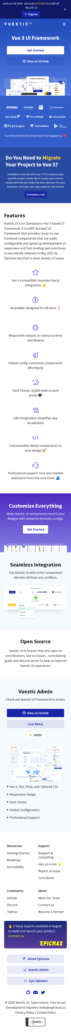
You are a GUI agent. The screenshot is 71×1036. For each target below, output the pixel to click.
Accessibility (15, 867)
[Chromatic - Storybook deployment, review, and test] (57, 117)
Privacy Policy (24, 1012)
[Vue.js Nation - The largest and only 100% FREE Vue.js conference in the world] (39, 126)
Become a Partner (51, 912)
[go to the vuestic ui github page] (28, 992)
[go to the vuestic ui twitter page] (43, 992)
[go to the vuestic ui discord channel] (35, 992)
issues (41, 656)
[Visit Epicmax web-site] (51, 943)
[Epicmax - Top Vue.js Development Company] (12, 107)
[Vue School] (60, 126)
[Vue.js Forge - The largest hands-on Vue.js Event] (34, 116)
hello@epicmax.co (52, 1007)
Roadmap (14, 860)
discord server (29, 661)
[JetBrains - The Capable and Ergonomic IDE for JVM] (41, 107)
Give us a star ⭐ (50, 864)
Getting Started (18, 853)
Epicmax (10, 258)
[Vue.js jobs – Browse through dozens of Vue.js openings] (28, 107)
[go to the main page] (18, 24)
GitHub (12, 898)
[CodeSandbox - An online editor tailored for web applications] (56, 107)
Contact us (46, 905)
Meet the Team (49, 898)
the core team (44, 478)
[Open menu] (64, 24)
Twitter (12, 912)
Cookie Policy (46, 1012)
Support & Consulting (46, 855)
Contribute (46, 878)
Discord (12, 905)
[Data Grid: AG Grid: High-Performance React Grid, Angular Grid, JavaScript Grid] (12, 117)
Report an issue (49, 871)
